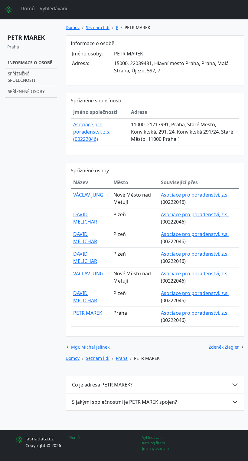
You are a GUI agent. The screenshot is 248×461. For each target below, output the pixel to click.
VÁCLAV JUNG (88, 194)
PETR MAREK (87, 313)
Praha (122, 358)
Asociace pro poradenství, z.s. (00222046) (91, 131)
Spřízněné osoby (26, 91)
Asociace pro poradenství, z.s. (195, 194)
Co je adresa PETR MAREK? (102, 384)
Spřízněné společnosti (21, 77)
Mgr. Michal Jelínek (90, 347)
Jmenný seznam (155, 448)
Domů (28, 8)
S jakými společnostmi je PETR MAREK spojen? (124, 402)
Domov (73, 27)
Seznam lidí (97, 27)
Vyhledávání (53, 8)
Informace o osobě (30, 62)
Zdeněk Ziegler (224, 347)
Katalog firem (153, 443)
